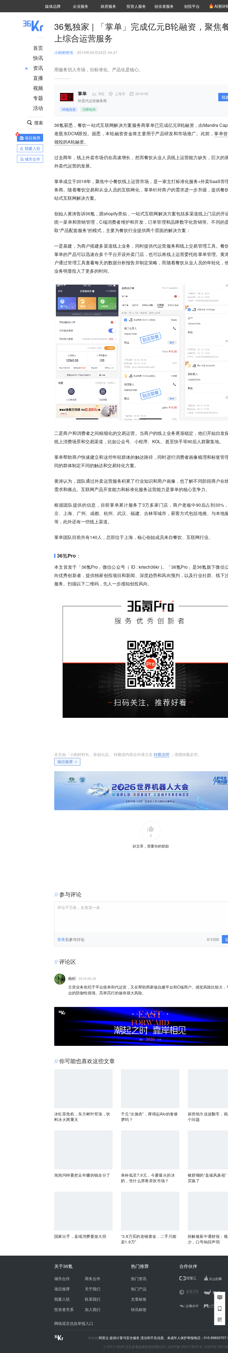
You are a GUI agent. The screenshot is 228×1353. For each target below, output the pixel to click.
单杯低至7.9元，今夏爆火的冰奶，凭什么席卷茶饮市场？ (148, 1177)
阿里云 (104, 1337)
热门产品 (139, 1289)
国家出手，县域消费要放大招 (80, 1236)
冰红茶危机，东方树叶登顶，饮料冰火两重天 (82, 1116)
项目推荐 (65, 761)
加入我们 (92, 1309)
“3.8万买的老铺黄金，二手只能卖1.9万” (148, 1238)
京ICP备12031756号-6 (185, 1346)
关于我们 (92, 1289)
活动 (38, 107)
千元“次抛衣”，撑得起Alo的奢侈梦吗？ (149, 1116)
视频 (38, 87)
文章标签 (139, 1299)
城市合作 (62, 1278)
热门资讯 (139, 1278)
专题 (38, 97)
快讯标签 (139, 1309)
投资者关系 (64, 1309)
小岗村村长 (64, 52)
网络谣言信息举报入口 (73, 1323)
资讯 (38, 67)
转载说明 (161, 754)
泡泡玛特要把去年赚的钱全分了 (82, 1175)
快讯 (38, 57)
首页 (38, 47)
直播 (38, 77)
